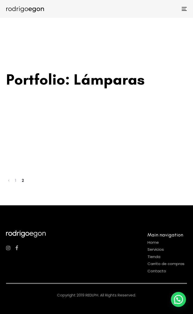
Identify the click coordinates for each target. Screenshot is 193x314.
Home (153, 242)
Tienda (154, 256)
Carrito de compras (166, 263)
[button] (178, 299)
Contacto (157, 271)
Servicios (156, 249)
